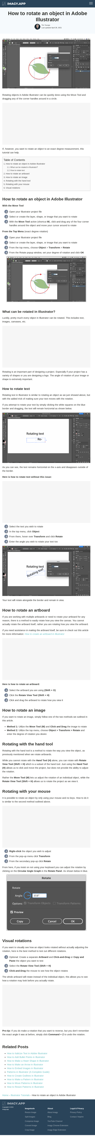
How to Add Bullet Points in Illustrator (26, 1057)
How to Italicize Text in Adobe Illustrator (27, 1053)
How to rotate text (17, 170)
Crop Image (30, 1130)
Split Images (30, 1117)
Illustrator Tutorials (20, 1095)
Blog (49, 1117)
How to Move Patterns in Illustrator (25, 1083)
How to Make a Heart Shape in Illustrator (28, 1061)
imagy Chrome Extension (58, 1125)
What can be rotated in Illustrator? (24, 167)
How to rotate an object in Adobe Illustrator (25, 164)
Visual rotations (13, 188)
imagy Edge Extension (57, 1130)
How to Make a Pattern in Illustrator (25, 1079)
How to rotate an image (16, 177)
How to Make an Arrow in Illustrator (25, 1064)
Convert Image (31, 1125)
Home (5, 1095)
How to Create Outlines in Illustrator (25, 1075)
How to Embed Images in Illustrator (25, 1068)
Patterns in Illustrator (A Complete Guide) (28, 1072)
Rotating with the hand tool (18, 181)
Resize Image (30, 1112)
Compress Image (32, 1121)
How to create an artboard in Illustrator (44, 634)
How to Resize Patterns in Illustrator (25, 1087)
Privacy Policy (76, 1112)
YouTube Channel (55, 1121)
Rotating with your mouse (17, 184)
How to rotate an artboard (17, 174)
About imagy (53, 1112)
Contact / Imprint (76, 1117)
